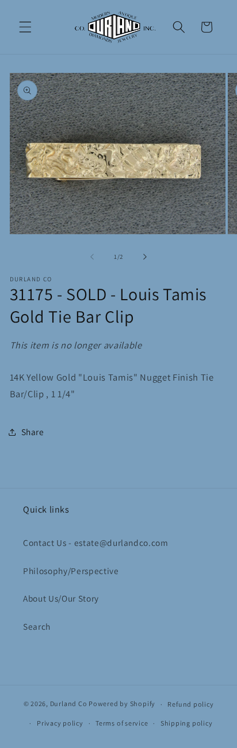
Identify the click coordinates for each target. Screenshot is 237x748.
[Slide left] (92, 256)
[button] (25, 27)
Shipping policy (186, 723)
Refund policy (190, 704)
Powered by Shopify (122, 704)
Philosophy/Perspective (71, 570)
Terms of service (121, 723)
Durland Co (68, 704)
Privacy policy (60, 723)
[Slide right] (145, 256)
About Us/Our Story (61, 598)
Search (37, 626)
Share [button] (32, 431)
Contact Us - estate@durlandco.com (96, 542)
